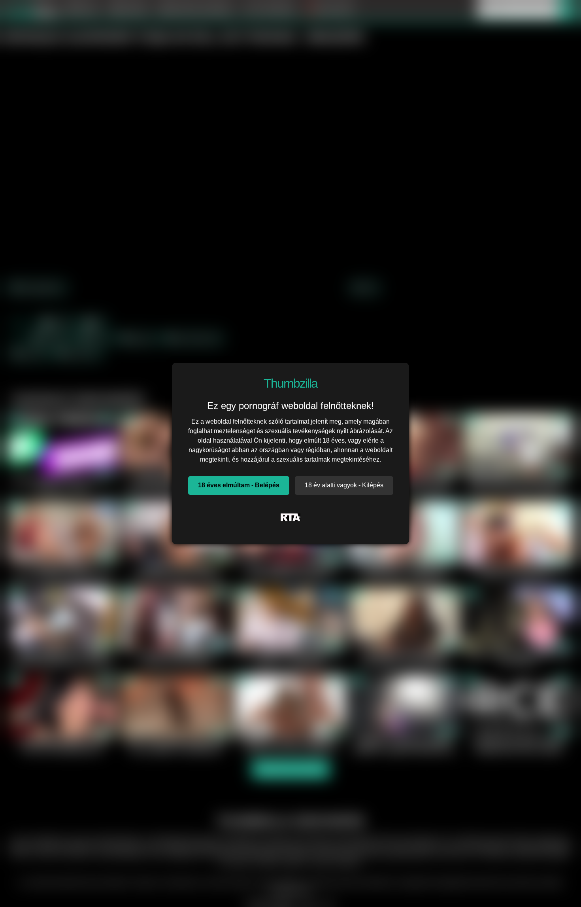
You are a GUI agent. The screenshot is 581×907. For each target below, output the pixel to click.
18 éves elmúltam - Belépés (238, 485)
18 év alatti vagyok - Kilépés (344, 485)
